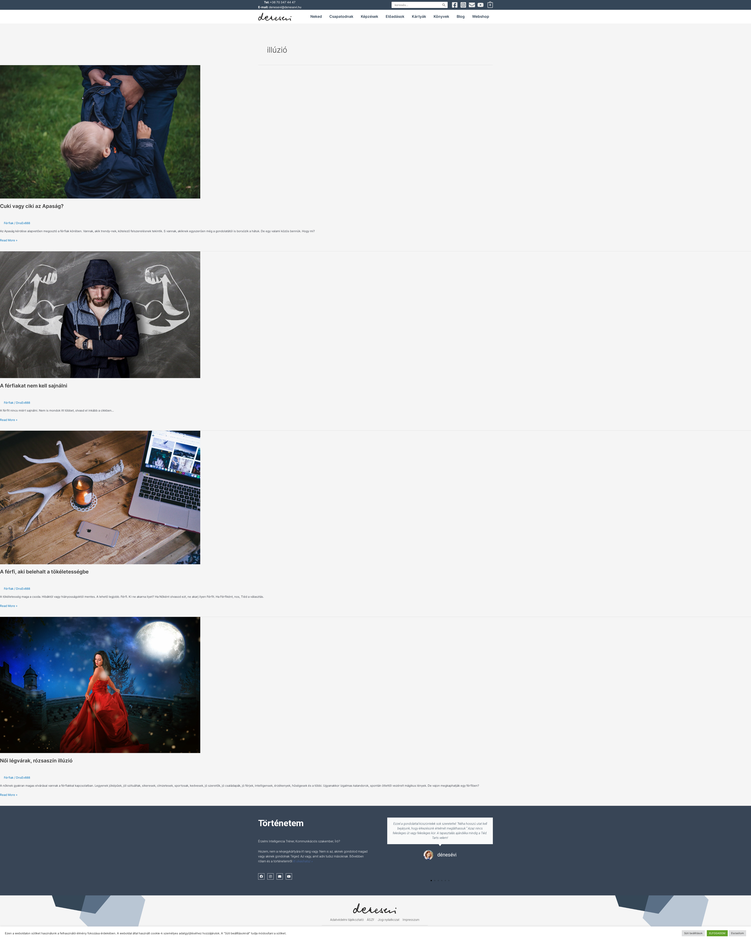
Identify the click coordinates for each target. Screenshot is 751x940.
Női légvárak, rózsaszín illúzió (36, 761)
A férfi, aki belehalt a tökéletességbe (44, 572)
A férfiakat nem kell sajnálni (33, 386)
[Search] (443, 5)
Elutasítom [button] (737, 933)
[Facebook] (455, 5)
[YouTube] (480, 5)
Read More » (8, 240)
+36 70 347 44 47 (283, 2)
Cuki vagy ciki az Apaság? (32, 206)
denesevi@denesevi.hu (285, 7)
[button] (431, 880)
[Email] (472, 5)
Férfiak (8, 223)
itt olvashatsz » (303, 861)
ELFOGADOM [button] (717, 933)
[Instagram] (463, 5)
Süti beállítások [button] (693, 933)
